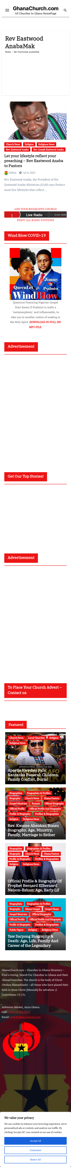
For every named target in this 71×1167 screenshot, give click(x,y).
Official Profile (17, 808)
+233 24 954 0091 (19, 1012)
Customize (35, 1150)
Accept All (35, 1140)
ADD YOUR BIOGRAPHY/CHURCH (35, 209)
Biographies (15, 793)
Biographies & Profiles (38, 793)
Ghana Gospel (32, 909)
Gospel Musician (18, 803)
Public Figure (16, 929)
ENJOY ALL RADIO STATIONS (35, 220)
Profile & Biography (19, 813)
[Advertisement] (35, 73)
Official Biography (54, 803)
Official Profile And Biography (45, 808)
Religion (29, 144)
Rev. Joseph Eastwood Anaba (48, 149)
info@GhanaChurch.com (25, 1017)
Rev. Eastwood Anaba (17, 149)
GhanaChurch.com (35, 8)
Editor (13, 172)
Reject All (35, 1159)
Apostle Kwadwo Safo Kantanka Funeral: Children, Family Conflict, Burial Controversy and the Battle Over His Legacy (33, 779)
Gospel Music (52, 909)
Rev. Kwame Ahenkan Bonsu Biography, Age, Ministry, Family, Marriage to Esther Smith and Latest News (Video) (35, 832)
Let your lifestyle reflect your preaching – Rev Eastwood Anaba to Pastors (33, 160)
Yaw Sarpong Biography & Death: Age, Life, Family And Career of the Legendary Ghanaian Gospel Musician (33, 943)
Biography (14, 798)
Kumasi (36, 803)
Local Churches (36, 737)
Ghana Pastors (51, 798)
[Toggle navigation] (7, 10)
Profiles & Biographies (47, 813)
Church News (13, 144)
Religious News (46, 144)
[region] (35, 1139)
